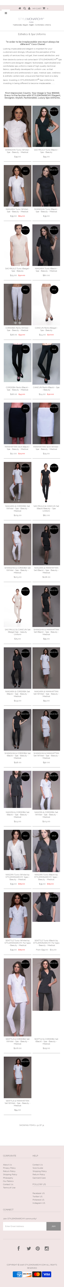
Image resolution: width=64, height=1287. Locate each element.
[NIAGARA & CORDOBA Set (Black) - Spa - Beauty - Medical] (17, 668)
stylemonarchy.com (35, 1265)
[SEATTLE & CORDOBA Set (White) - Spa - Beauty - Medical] (17, 997)
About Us (7, 1165)
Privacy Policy (9, 1168)
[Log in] (29, 8)
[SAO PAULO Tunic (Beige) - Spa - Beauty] (17, 245)
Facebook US (39, 1193)
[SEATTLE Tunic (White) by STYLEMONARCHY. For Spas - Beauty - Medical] (17, 915)
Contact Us (8, 1184)
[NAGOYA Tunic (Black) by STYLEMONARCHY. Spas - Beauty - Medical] (46, 851)
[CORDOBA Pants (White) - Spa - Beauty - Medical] (17, 304)
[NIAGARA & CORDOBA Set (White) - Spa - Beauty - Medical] (17, 482)
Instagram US (39, 1203)
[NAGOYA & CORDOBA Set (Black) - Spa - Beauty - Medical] (17, 789)
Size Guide (38, 1168)
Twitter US (37, 1196)
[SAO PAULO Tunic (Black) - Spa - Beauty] (46, 126)
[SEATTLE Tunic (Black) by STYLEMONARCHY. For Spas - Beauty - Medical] (46, 907)
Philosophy (8, 1178)
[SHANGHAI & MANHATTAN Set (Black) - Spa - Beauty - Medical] (46, 606)
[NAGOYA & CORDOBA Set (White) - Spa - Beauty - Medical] (46, 790)
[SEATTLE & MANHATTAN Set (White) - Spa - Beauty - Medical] (17, 1077)
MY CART (40, 8)
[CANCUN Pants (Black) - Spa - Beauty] (46, 364)
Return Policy (9, 1171)
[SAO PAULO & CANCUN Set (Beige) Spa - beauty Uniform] (17, 606)
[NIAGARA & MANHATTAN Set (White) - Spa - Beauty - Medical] (46, 668)
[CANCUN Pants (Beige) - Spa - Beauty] (46, 304)
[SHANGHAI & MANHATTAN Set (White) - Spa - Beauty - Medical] (46, 730)
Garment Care (39, 1178)
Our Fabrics (8, 1181)
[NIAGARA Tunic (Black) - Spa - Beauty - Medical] (46, 245)
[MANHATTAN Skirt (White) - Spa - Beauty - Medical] (46, 423)
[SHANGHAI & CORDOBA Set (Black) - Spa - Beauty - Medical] (17, 730)
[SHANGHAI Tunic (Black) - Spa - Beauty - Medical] (46, 186)
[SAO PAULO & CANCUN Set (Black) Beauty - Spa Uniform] (46, 483)
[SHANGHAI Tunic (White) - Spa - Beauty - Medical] (17, 126)
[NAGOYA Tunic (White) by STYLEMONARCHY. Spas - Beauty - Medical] (17, 850)
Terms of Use (9, 1187)
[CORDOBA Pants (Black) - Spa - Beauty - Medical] (17, 362)
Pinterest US (38, 1200)
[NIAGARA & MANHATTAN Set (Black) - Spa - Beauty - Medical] (46, 544)
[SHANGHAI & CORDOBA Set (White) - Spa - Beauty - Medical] (17, 544)
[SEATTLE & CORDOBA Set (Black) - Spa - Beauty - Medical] (46, 984)
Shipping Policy (10, 1174)
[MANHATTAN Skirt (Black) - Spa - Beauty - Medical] (17, 423)
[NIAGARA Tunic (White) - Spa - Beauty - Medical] (17, 186)
